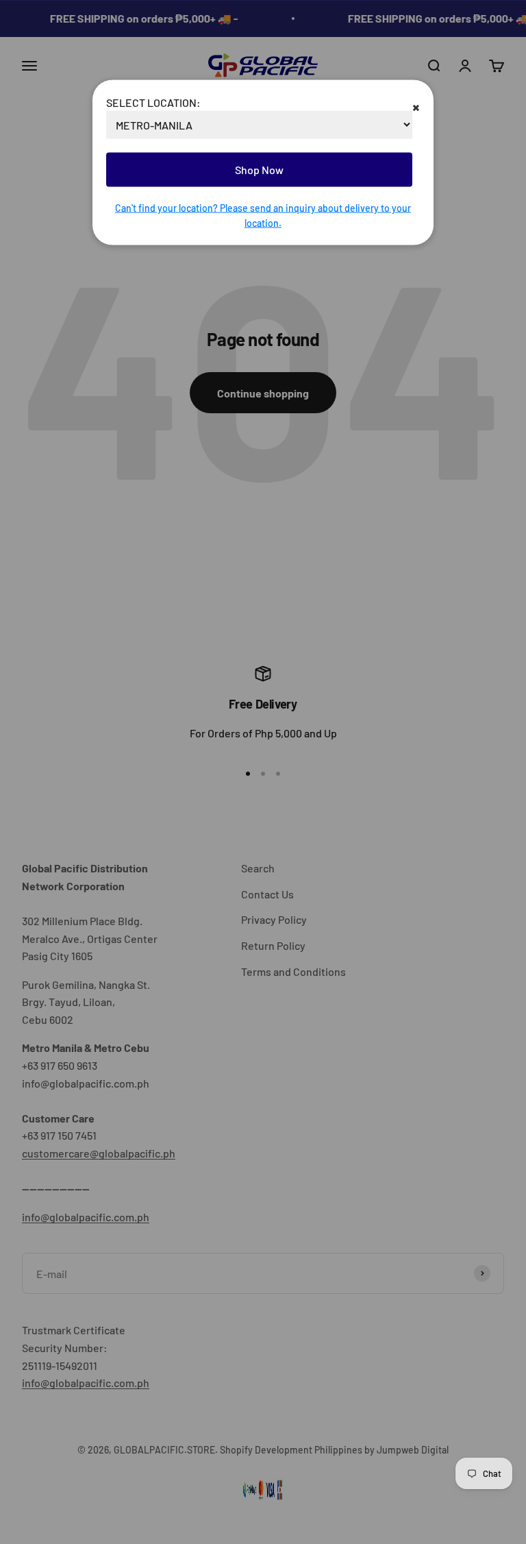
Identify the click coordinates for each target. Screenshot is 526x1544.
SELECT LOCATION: (153, 101)
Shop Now (259, 169)
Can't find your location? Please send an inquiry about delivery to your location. (263, 214)
